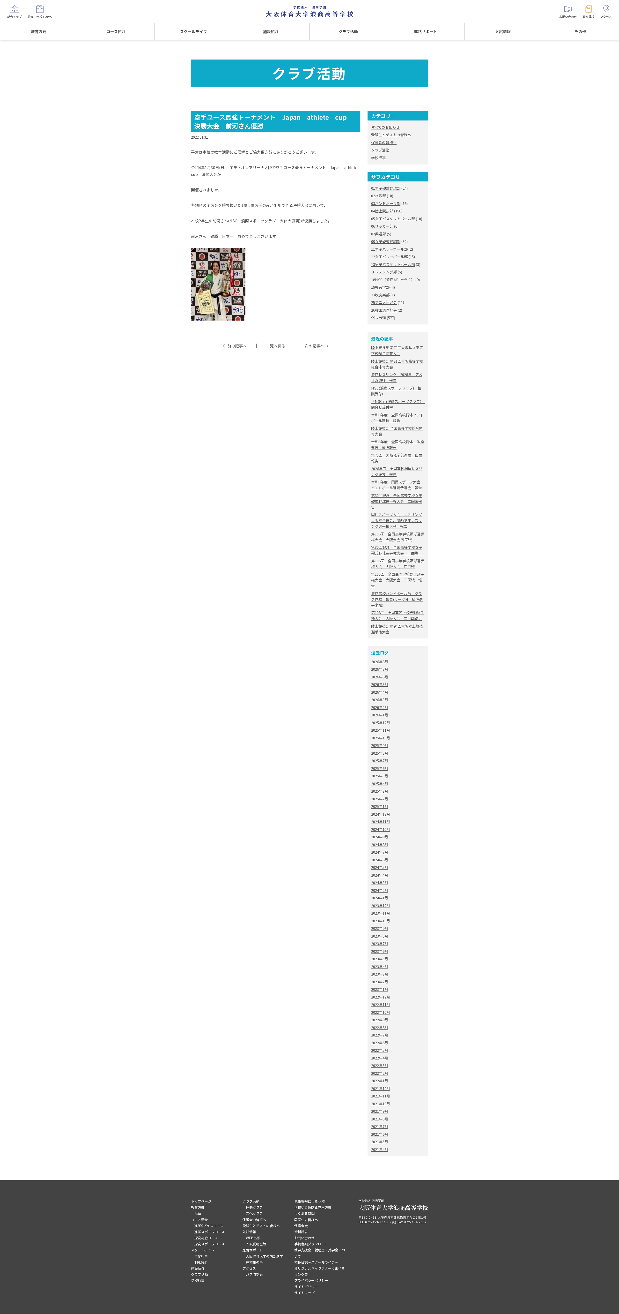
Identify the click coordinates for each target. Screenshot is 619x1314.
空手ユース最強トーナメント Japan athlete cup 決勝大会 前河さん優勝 (273, 121)
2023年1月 (379, 989)
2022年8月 (379, 1027)
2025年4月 (379, 783)
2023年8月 (379, 936)
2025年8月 (379, 753)
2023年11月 (380, 913)
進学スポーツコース (209, 1231)
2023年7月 (379, 943)
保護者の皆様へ (384, 142)
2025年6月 (379, 768)
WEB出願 (253, 1237)
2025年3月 (379, 791)
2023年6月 (379, 951)
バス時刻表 (254, 1274)
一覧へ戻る (275, 346)
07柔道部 (378, 233)
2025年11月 (380, 730)
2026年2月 (379, 707)
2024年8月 (379, 844)
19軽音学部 (380, 287)
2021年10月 (380, 1103)
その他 (580, 31)
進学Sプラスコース (208, 1225)
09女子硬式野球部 (385, 241)
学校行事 (378, 157)
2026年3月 (379, 699)
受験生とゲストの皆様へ (391, 134)
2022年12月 (380, 996)
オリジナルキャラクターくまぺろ (319, 1268)
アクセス (249, 1268)
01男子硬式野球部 (385, 188)
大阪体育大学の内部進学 (264, 1256)
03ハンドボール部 (385, 203)
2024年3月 (379, 882)
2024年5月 (379, 867)
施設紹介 (271, 31)
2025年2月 (379, 798)
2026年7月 (379, 669)
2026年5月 (379, 684)
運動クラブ (254, 1207)
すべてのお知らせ (385, 127)
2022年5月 (379, 1050)
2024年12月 (380, 814)
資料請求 (301, 1231)
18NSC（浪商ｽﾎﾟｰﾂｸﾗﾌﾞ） (392, 279)
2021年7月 (379, 1126)
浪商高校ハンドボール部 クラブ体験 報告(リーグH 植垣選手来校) (397, 599)
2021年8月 (379, 1118)
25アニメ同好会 (384, 302)
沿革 (197, 1213)
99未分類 (378, 317)
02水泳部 (378, 195)
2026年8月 (379, 661)
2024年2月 (379, 890)
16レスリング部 (384, 271)
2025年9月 (379, 745)
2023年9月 (379, 928)
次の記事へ (314, 346)
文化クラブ (254, 1213)
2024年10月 (380, 829)
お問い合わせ (304, 1237)
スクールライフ (193, 31)
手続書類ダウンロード (311, 1243)
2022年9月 (379, 1019)
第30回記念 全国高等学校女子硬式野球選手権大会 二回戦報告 (396, 501)
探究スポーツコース (209, 1243)
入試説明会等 (256, 1243)
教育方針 (38, 31)
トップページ (201, 1201)
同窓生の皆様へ (306, 1219)
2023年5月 (379, 958)
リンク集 (301, 1274)
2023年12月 (380, 905)
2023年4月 (379, 966)
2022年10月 (380, 1012)
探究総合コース (206, 1237)
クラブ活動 (348, 31)
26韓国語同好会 (384, 310)
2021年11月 (380, 1095)
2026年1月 (379, 714)
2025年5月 (379, 775)
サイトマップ (304, 1292)
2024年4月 (379, 875)
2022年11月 (380, 1004)
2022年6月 (379, 1042)
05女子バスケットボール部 (393, 218)
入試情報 (503, 31)
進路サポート (425, 31)
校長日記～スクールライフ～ (316, 1262)
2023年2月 (379, 981)
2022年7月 (379, 1034)
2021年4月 (379, 1149)
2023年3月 (379, 973)
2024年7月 (379, 852)
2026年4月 (379, 692)
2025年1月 (379, 806)
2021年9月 (379, 1111)
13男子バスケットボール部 (393, 264)
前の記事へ (237, 346)
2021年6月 (379, 1134)
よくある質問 (304, 1213)
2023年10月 (380, 920)
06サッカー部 (382, 226)
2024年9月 (379, 836)
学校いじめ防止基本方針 (313, 1207)
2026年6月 (379, 676)
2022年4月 (379, 1057)
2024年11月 (380, 821)
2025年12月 (380, 722)
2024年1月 (379, 897)
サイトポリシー (306, 1286)
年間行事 (201, 1256)
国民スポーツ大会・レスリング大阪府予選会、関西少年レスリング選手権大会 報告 (396, 520)
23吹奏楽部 (380, 294)
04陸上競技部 (382, 210)
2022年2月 (379, 1073)
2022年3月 (379, 1065)
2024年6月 (379, 859)
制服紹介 (201, 1262)
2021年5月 (379, 1141)
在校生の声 (254, 1262)
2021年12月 (380, 1088)
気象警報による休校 (309, 1201)
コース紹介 (115, 31)
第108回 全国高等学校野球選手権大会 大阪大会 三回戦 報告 (397, 579)
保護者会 (301, 1225)
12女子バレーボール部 (389, 256)
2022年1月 (379, 1080)
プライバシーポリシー (311, 1280)
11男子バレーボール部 (389, 249)
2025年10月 (380, 737)
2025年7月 (379, 760)
